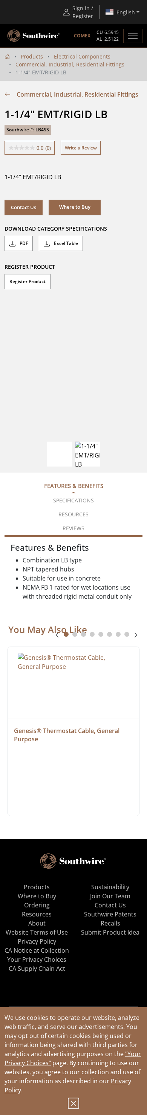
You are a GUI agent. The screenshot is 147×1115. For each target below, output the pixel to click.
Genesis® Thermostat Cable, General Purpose (67, 735)
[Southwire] (34, 36)
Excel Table (65, 243)
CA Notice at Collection (37, 950)
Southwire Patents (110, 914)
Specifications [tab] (73, 500)
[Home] (7, 56)
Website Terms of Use (37, 932)
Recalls (110, 923)
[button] (75, 207)
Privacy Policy (37, 941)
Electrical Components (82, 56)
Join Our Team (110, 896)
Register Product (27, 281)
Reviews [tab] (73, 528)
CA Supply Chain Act (37, 968)
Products (32, 56)
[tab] (66, 634)
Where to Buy (37, 896)
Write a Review (81, 148)
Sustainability (110, 887)
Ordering (37, 905)
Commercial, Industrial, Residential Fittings (69, 64)
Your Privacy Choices (36, 959)
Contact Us (23, 207)
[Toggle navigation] (132, 36)
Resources (37, 914)
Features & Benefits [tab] (73, 486)
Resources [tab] (73, 514)
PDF (23, 243)
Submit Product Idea (110, 932)
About (37, 923)
